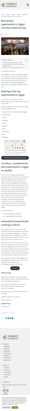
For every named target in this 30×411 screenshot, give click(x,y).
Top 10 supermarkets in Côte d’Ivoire (12, 216)
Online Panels (7, 353)
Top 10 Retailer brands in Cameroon (12, 214)
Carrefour (5, 112)
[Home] (9, 4)
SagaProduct (7, 360)
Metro (4, 128)
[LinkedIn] (4, 390)
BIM (4, 134)
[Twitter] (7, 390)
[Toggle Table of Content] (25, 60)
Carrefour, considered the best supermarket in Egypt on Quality (14, 65)
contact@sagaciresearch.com (11, 385)
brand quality (5, 313)
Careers (6, 376)
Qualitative (7, 355)
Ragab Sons (6, 137)
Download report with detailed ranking (15, 158)
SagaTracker (7, 351)
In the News (7, 374)
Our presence (7, 372)
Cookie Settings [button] (6, 407)
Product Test (7, 357)
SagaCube (6, 348)
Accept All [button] (15, 407)
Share (2, 318)
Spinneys (5, 126)
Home (2, 14)
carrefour (12, 313)
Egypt (13, 260)
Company (6, 367)
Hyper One (5, 120)
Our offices (7, 370)
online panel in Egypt (16, 82)
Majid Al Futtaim (18, 112)
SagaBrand (16, 233)
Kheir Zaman (6, 131)
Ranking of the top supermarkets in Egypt (12, 62)
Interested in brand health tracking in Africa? (13, 67)
